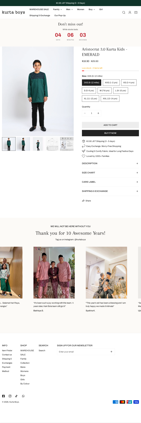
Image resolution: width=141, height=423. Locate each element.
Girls (22, 379)
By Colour (24, 384)
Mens (22, 367)
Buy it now (110, 133)
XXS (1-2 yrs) (111, 82)
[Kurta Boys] (13, 12)
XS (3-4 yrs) (128, 82)
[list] (38, 91)
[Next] (67, 92)
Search (42, 350)
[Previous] (9, 92)
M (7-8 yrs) (104, 90)
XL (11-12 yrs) (90, 98)
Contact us (7, 355)
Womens (24, 371)
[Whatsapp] (23, 396)
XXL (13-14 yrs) (110, 98)
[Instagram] (10, 396)
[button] (136, 12)
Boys (22, 375)
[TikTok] (16, 396)
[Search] (124, 12)
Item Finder (7, 350)
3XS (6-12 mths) (91, 82)
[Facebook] (3, 396)
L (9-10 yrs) (120, 90)
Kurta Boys (14, 402)
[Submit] (111, 351)
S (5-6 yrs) (89, 90)
